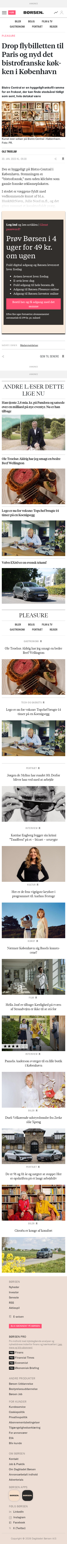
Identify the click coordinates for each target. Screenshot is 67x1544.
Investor (14, 1292)
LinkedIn (18, 1511)
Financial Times (22, 1357)
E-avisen (18, 1316)
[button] (62, 12)
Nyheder (14, 1287)
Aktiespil (14, 1308)
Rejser (53, 26)
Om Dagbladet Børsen (22, 1469)
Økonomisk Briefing (24, 1368)
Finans (16, 1352)
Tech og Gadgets (31, 702)
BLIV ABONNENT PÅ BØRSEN (25, 1326)
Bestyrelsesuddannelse (23, 1389)
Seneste (14, 1297)
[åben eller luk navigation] (5, 12)
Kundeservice (17, 1407)
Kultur (31, 884)
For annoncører (18, 1432)
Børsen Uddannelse (21, 1383)
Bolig (31, 21)
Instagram (19, 1517)
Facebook (19, 1522)
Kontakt (13, 1459)
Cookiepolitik (17, 1412)
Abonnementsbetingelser (24, 1422)
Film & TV (47, 21)
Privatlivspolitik (18, 1417)
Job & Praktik (17, 1464)
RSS (11, 1302)
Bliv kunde (15, 1443)
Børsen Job (15, 1394)
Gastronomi (17, 26)
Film (31, 997)
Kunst (31, 941)
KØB (11, 12)
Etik (11, 1438)
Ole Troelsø (9, 151)
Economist (19, 1362)
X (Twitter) (19, 1528)
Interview (31, 828)
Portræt (37, 26)
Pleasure (8, 35)
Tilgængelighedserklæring (24, 1427)
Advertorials (16, 1479)
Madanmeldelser (29, 345)
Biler (18, 21)
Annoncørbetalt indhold (23, 1474)
